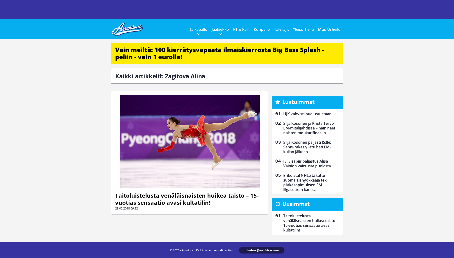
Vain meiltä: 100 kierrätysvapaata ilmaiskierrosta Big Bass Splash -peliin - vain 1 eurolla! (219, 53)
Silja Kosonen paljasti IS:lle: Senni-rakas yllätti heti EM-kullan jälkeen (307, 147)
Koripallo (262, 29)
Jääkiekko (220, 29)
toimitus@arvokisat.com (261, 250)
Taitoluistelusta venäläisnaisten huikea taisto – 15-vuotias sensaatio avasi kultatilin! (187, 198)
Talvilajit (281, 29)
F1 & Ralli (241, 29)
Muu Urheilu (329, 29)
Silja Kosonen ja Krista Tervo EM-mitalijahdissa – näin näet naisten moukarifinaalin (309, 128)
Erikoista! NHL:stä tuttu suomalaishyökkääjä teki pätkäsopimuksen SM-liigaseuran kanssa (305, 182)
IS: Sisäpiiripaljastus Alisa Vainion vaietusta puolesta (307, 164)
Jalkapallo (198, 29)
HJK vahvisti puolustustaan (307, 113)
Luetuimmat (298, 101)
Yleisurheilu (303, 29)
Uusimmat (296, 203)
